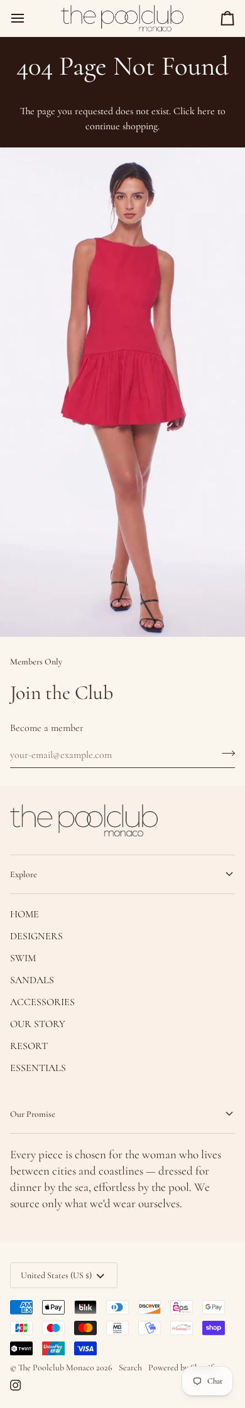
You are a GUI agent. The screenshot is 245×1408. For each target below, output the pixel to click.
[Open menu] (29, 18)
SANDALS (32, 980)
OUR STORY (37, 1024)
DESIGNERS (36, 936)
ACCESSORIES (42, 1002)
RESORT (29, 1046)
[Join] (224, 753)
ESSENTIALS (38, 1068)
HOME (24, 914)
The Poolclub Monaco (56, 1367)
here (206, 111)
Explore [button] (23, 874)
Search (130, 1367)
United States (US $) (56, 1275)
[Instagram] (15, 1385)
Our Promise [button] (32, 1114)
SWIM (23, 958)
